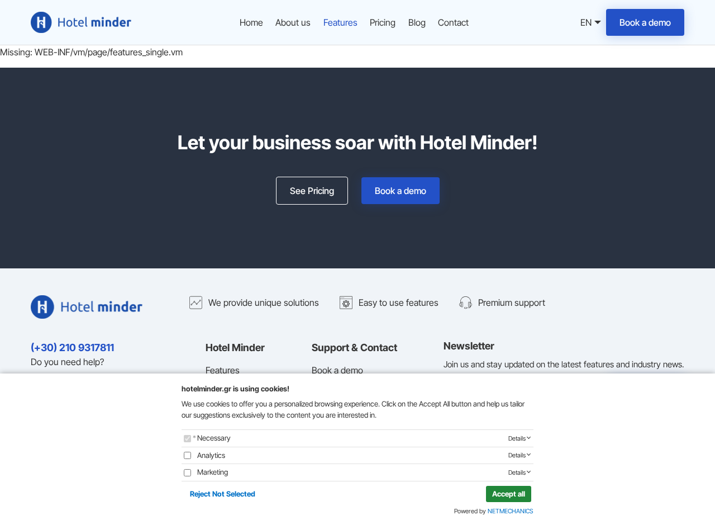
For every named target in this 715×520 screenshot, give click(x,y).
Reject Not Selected (222, 493)
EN (584, 23)
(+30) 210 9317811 (72, 347)
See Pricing (312, 190)
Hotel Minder (235, 347)
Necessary (214, 437)
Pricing (382, 22)
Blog (417, 22)
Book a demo (645, 22)
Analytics (211, 455)
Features (340, 22)
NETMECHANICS (510, 511)
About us (293, 22)
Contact (453, 22)
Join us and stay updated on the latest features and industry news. (564, 364)
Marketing (212, 471)
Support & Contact (354, 347)
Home (251, 22)
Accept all (508, 493)
